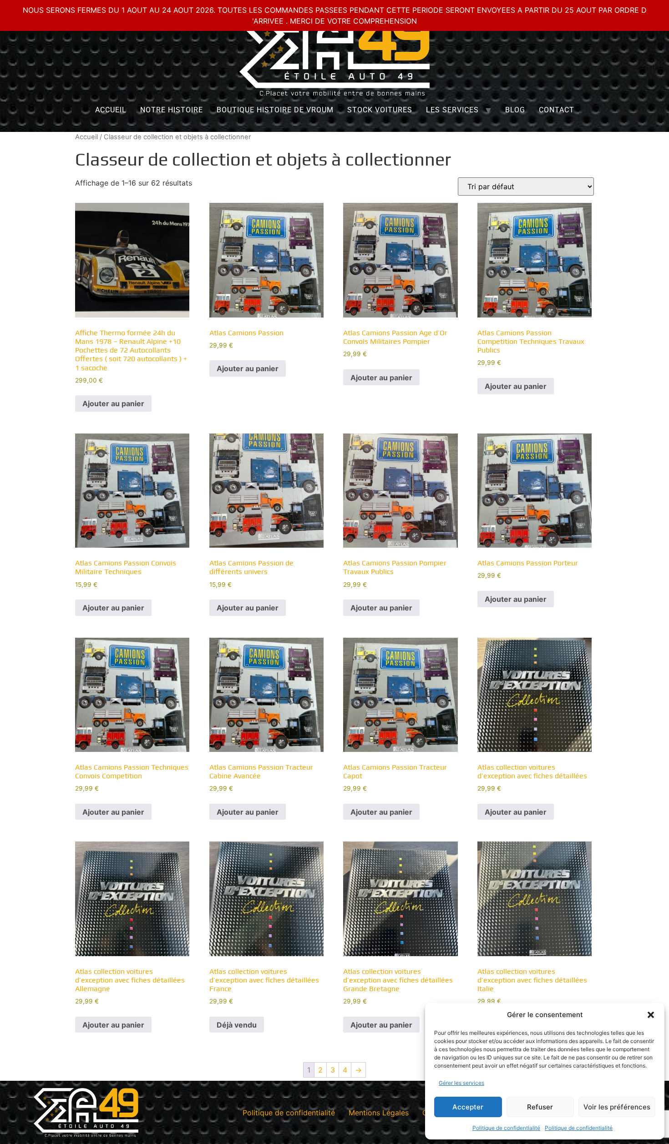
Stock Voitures (379, 110)
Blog (515, 110)
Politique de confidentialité (506, 1127)
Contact (556, 110)
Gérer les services (461, 1082)
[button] (650, 1014)
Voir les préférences (616, 1107)
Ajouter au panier (113, 403)
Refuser (540, 1107)
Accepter (467, 1107)
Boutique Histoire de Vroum (275, 110)
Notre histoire (171, 110)
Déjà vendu (237, 1024)
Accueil (111, 110)
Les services (452, 110)
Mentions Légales (379, 1112)
